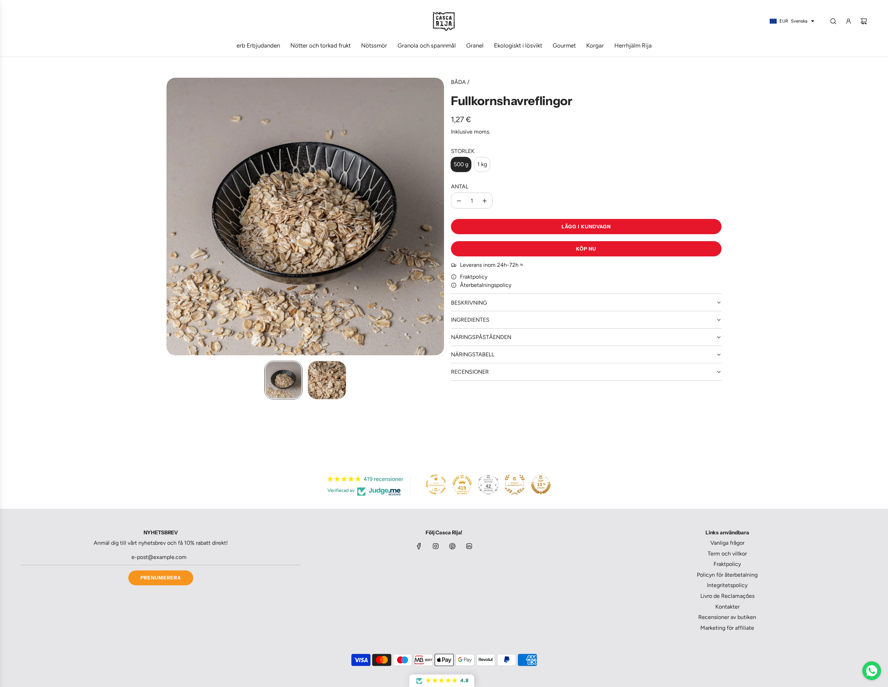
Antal (459, 186)
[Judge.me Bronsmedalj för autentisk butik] (515, 484)
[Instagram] (435, 546)
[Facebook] (419, 546)
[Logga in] (848, 21)
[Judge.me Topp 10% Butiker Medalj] (541, 484)
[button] (172, 216)
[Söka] (833, 21)
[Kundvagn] (863, 21)
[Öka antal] (484, 201)
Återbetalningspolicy (485, 285)
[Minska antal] (459, 201)
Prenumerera (160, 578)
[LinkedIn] (469, 546)
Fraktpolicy (473, 277)
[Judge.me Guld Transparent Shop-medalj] (436, 484)
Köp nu (586, 249)
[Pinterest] (452, 546)
